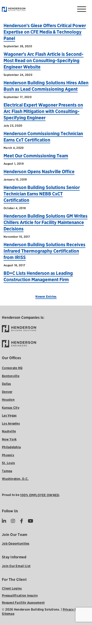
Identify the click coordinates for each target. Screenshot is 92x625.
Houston (8, 399)
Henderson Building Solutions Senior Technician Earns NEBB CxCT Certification (42, 194)
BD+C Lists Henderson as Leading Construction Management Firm (38, 276)
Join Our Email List (16, 566)
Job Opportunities (15, 543)
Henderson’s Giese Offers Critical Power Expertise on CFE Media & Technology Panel (45, 32)
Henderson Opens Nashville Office (39, 171)
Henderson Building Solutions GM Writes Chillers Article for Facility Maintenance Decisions (46, 222)
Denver (7, 392)
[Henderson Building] (42, 328)
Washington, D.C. (15, 479)
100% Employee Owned (39, 495)
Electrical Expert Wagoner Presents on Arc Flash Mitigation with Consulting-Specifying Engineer (43, 111)
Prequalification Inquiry (20, 595)
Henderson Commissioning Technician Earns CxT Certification (43, 137)
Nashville (9, 431)
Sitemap (8, 614)
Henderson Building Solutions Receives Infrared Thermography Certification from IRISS (44, 251)
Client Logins (12, 588)
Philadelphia (11, 447)
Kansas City (10, 407)
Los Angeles (11, 423)
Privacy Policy (73, 609)
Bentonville (10, 376)
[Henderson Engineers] (46, 343)
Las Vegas (9, 415)
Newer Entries (46, 296)
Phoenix (8, 455)
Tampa (7, 471)
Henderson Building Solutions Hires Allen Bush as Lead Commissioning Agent (46, 86)
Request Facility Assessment (23, 602)
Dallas (6, 384)
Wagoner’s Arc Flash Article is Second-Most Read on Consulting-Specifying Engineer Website (44, 60)
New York (9, 439)
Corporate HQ (12, 368)
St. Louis (8, 463)
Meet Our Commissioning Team (36, 156)
